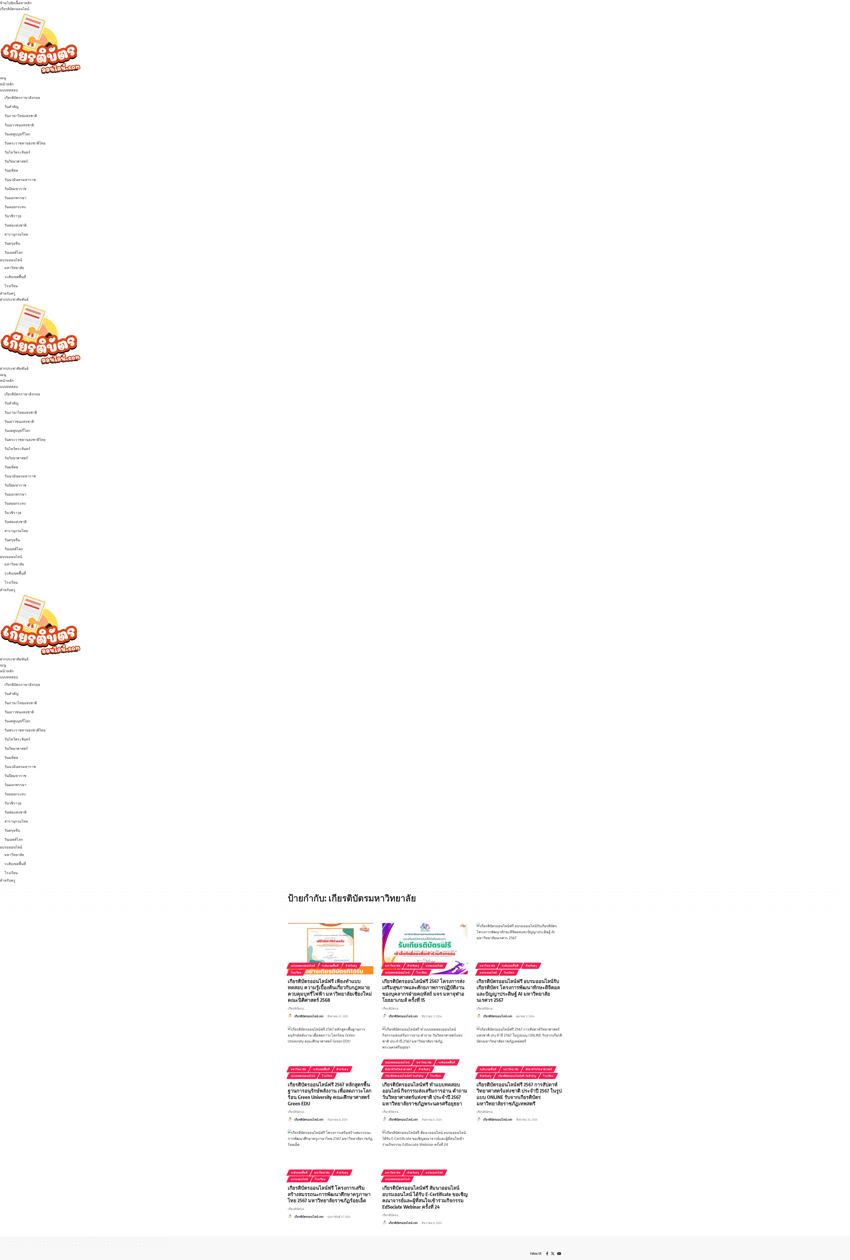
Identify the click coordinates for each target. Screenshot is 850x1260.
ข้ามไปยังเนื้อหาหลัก (16, 3)
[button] (425, 78)
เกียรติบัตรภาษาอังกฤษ (22, 97)
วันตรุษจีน (12, 243)
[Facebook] (547, 1254)
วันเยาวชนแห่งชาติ (19, 125)
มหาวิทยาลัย (14, 267)
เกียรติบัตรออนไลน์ (14, 9)
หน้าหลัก (7, 84)
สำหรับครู (7, 293)
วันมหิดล (11, 170)
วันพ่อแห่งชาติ (15, 225)
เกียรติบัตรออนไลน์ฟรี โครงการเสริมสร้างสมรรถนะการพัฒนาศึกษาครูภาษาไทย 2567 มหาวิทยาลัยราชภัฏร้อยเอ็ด (329, 1194)
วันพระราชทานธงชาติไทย (24, 143)
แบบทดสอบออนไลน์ (303, 965)
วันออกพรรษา (15, 198)
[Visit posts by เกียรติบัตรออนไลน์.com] (290, 1016)
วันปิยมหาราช (15, 189)
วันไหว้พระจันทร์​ (17, 152)
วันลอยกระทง (15, 207)
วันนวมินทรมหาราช (20, 179)
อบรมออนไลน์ (11, 260)
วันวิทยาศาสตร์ (16, 161)
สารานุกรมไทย (16, 234)
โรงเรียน (11, 286)
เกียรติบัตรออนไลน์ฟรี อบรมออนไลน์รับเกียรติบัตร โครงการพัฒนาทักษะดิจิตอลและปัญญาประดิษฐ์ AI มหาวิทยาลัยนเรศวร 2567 (518, 990)
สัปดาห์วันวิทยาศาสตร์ (398, 1069)
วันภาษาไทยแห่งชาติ (20, 115)
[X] (553, 1254)
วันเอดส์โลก (13, 252)
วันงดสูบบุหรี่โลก (17, 134)
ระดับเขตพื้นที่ (15, 277)
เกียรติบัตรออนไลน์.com (308, 1016)
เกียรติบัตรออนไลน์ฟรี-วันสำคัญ (404, 1075)
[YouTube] (559, 1254)
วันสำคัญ (11, 106)
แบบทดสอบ (9, 90)
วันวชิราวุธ (12, 216)
